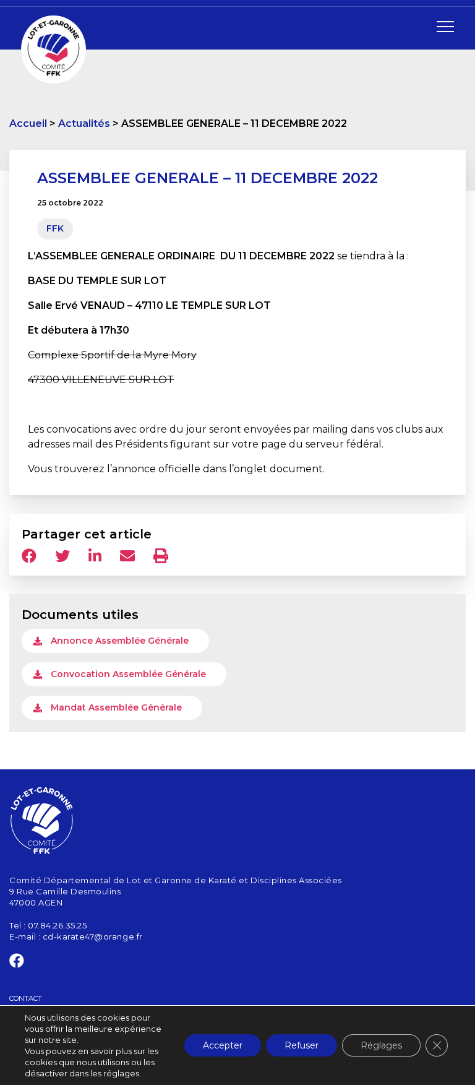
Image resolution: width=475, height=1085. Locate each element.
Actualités (84, 123)
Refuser (302, 1045)
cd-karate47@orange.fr (93, 936)
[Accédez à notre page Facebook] (17, 963)
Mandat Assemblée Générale (116, 707)
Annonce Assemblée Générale (120, 640)
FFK (55, 228)
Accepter (222, 1045)
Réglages (381, 1045)
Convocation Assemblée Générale (128, 674)
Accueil (28, 123)
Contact (25, 998)
